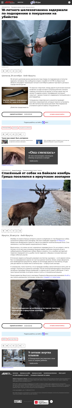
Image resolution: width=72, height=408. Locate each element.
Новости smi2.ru (7, 165)
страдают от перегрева (51, 277)
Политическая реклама (50, 373)
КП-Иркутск (60, 240)
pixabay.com (5, 67)
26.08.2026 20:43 (6, 170)
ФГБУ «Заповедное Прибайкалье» (11, 226)
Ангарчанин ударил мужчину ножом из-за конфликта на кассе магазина (20, 141)
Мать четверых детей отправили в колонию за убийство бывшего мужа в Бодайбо (56, 141)
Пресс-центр (62, 373)
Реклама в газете (37, 373)
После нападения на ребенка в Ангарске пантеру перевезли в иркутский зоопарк (36, 309)
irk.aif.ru (67, 275)
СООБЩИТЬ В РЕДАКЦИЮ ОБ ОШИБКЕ (40, 375)
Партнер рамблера (28, 401)
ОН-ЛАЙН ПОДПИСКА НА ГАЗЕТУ (21, 375)
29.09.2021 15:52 (6, 7)
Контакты (15, 373)
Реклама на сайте (25, 373)
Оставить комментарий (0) (57, 114)
